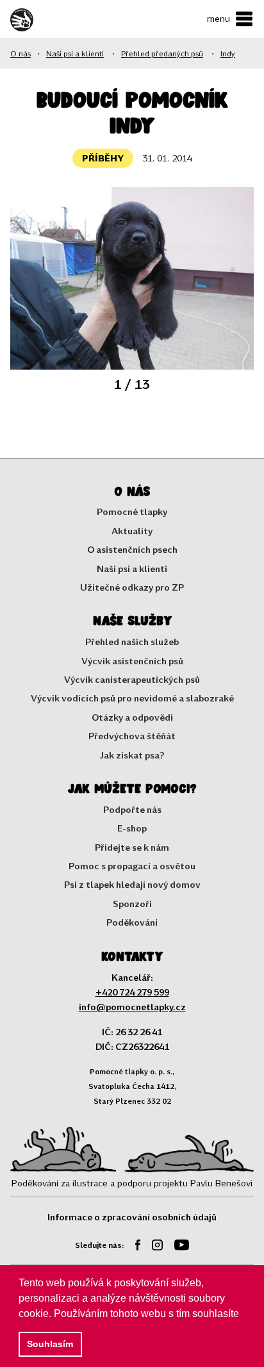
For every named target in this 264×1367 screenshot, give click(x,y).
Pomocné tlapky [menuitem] (132, 511)
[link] (45, 19)
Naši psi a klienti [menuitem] (132, 568)
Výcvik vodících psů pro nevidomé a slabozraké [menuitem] (132, 697)
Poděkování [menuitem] (132, 922)
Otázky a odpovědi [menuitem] (132, 717)
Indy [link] (227, 53)
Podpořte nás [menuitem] (132, 809)
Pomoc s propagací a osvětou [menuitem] (132, 865)
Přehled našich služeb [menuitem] (132, 641)
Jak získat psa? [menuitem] (132, 754)
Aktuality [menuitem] (132, 530)
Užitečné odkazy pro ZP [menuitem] (132, 587)
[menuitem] (133, 1247)
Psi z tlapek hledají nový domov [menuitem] (132, 884)
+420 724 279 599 (132, 991)
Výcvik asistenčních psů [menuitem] (132, 660)
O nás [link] (20, 53)
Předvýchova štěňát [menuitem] (132, 735)
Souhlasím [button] (50, 1344)
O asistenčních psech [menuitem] (132, 549)
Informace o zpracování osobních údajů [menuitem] (132, 1216)
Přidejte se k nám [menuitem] (132, 847)
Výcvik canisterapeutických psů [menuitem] (132, 679)
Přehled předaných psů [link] (162, 53)
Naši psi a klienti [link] (75, 53)
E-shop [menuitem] (132, 828)
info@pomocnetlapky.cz (132, 1006)
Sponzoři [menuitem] (132, 903)
